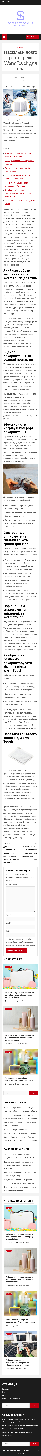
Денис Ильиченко (12, 87)
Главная (5, 1389)
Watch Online (32, 37)
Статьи (20, 47)
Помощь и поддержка (11, 1398)
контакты (20, 1453)
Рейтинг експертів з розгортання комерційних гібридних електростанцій (17, 1362)
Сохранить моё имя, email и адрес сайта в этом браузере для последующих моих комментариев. (20, 942)
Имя (8, 915)
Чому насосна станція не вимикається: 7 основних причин (20, 1321)
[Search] (23, 37)
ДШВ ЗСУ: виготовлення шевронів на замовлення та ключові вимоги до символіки (11, 852)
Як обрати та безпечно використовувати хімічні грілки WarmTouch (18, 193)
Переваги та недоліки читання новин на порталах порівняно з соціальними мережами (20, 1165)
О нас (4, 1395)
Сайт (8, 931)
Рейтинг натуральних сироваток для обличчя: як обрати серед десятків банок (19, 995)
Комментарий (12, 884)
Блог (4, 1392)
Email (8, 923)
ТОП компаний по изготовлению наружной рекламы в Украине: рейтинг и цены (29, 851)
